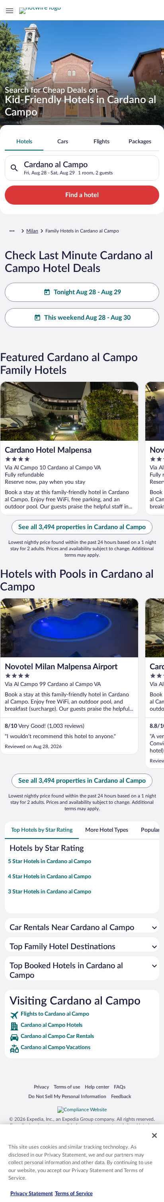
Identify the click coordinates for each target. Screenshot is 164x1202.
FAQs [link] (119, 1086)
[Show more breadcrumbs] (12, 231)
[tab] (24, 141)
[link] (82, 1015)
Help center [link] (97, 1086)
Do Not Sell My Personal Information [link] (67, 1096)
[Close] (154, 1135)
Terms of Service (74, 1193)
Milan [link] (32, 231)
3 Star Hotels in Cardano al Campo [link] (49, 892)
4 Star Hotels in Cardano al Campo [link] (49, 877)
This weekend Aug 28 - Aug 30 (87, 318)
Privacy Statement (31, 1193)
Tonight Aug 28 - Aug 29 (87, 292)
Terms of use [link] (67, 1086)
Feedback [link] (121, 1096)
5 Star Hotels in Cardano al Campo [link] (49, 861)
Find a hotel (82, 195)
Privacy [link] (41, 1086)
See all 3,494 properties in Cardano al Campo (82, 527)
